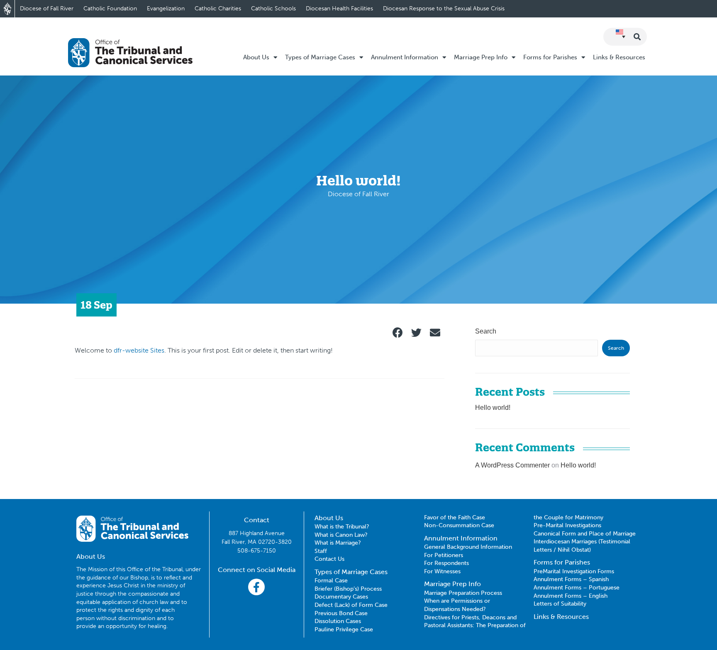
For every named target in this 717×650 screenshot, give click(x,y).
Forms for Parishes (550, 57)
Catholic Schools (273, 8)
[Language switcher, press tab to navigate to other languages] (620, 35)
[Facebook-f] (256, 587)
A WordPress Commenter (512, 465)
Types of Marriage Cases (320, 57)
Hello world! (492, 407)
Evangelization (166, 8)
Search (485, 331)
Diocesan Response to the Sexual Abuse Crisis (444, 8)
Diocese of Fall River (46, 8)
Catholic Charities (218, 8)
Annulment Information (404, 57)
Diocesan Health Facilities (339, 8)
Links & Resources (619, 57)
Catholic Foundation (110, 8)
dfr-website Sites (139, 350)
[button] (397, 332)
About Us (256, 57)
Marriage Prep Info (480, 57)
